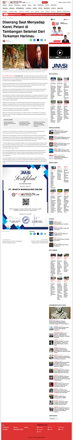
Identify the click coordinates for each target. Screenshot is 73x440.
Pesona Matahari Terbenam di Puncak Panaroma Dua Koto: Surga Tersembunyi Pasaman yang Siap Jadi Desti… (59, 291)
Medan (52, 170)
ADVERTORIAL (56, 332)
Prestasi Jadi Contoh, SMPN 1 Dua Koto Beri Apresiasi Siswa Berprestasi (53, 289)
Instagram (41, 429)
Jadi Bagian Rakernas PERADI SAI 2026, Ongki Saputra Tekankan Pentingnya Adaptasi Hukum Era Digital (61, 364)
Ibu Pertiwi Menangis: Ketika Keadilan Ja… (61, 245)
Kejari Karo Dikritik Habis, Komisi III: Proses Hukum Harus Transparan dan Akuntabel (62, 391)
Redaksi (26, 427)
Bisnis (55, 130)
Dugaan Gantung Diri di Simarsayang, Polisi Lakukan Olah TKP (10, 123)
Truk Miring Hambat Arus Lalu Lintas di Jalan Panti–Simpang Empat (66, 266)
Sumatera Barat (53, 258)
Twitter (50, 427)
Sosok (50, 320)
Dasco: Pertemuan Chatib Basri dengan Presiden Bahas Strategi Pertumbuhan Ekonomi (62, 358)
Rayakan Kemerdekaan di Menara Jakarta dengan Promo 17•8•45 (59, 175)
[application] (60, 53)
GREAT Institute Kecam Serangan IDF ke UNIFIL (60, 397)
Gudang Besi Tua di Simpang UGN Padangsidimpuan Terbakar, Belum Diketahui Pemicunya (39, 124)
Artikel (55, 221)
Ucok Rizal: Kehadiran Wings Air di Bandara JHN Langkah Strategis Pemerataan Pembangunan (66, 91)
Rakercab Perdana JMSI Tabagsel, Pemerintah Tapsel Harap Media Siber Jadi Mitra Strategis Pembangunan (66, 204)
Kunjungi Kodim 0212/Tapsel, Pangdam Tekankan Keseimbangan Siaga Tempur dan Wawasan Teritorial (53, 114)
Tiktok (40, 431)
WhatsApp (62, 427)
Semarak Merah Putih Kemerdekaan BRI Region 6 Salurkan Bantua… (61, 157)
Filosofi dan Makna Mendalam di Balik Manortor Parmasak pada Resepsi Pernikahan (66, 113)
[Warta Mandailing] (13, 2)
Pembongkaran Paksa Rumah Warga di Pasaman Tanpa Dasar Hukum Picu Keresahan (32, 14)
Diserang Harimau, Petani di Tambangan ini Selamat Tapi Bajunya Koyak (12, 241)
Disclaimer (4, 429)
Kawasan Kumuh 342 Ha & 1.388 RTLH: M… (61, 234)
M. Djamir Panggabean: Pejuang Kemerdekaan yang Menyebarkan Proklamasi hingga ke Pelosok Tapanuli (59, 322)
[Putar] (51, 57)
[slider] (59, 57)
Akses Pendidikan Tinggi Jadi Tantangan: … (61, 229)
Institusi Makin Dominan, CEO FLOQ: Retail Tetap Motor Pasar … (62, 151)
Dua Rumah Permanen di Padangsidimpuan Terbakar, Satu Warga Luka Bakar (25, 123)
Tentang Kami (5, 427)
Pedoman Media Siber (18, 429)
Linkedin (51, 429)
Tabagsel (52, 81)
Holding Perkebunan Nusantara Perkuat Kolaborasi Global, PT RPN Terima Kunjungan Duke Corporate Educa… (53, 204)
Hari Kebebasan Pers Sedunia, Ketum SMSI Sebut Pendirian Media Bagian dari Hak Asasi (61, 371)
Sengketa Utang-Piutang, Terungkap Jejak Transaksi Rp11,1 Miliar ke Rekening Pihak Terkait (62, 350)
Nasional (56, 326)
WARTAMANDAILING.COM (8, 76)
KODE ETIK (15, 427)
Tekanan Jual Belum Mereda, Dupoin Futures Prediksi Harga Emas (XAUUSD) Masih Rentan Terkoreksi (59, 205)
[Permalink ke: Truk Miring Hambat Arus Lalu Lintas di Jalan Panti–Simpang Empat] (66, 255)
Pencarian (45, 2)
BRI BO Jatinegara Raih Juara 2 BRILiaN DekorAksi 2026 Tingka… (62, 145)
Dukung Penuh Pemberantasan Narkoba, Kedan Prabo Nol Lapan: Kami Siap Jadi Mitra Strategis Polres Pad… (59, 114)
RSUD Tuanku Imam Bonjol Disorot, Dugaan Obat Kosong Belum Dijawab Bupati (66, 290)
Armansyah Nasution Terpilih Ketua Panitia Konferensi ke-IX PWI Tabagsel (59, 89)
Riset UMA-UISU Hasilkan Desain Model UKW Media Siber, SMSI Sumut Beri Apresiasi (53, 180)
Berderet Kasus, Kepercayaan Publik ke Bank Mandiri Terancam (61, 329)
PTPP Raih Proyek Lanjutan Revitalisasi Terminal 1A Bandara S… (61, 133)
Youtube (61, 429)
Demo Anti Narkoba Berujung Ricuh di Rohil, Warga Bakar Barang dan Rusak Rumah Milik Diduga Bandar (62, 378)
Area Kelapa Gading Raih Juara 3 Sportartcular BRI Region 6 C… (62, 139)
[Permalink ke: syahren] (3, 41)
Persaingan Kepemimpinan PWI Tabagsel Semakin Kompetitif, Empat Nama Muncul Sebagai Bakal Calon (53, 91)
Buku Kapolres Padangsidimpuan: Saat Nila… (61, 223)
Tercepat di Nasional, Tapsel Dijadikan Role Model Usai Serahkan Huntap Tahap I (61, 403)
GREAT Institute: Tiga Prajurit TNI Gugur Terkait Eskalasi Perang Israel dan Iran (61, 385)
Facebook (41, 427)
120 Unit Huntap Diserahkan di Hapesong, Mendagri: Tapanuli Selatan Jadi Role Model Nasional (61, 410)
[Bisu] (66, 57)
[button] (60, 53)
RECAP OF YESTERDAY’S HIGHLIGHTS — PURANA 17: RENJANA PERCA (66, 176)
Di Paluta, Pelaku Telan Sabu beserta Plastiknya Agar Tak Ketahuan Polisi (39, 241)
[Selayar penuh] (68, 57)
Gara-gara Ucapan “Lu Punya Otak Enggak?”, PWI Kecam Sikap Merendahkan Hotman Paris (61, 343)
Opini (55, 238)
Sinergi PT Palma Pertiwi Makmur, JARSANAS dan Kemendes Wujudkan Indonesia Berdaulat (62, 335)
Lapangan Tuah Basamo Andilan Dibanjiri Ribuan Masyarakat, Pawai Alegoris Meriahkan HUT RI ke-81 (53, 268)
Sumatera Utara (59, 167)
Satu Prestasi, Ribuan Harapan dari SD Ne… (61, 240)
